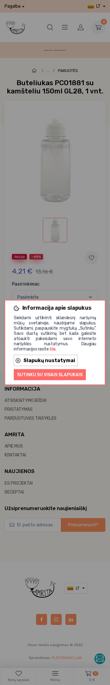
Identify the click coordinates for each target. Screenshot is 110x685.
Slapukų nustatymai (49, 360)
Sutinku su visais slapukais (49, 374)
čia (53, 349)
